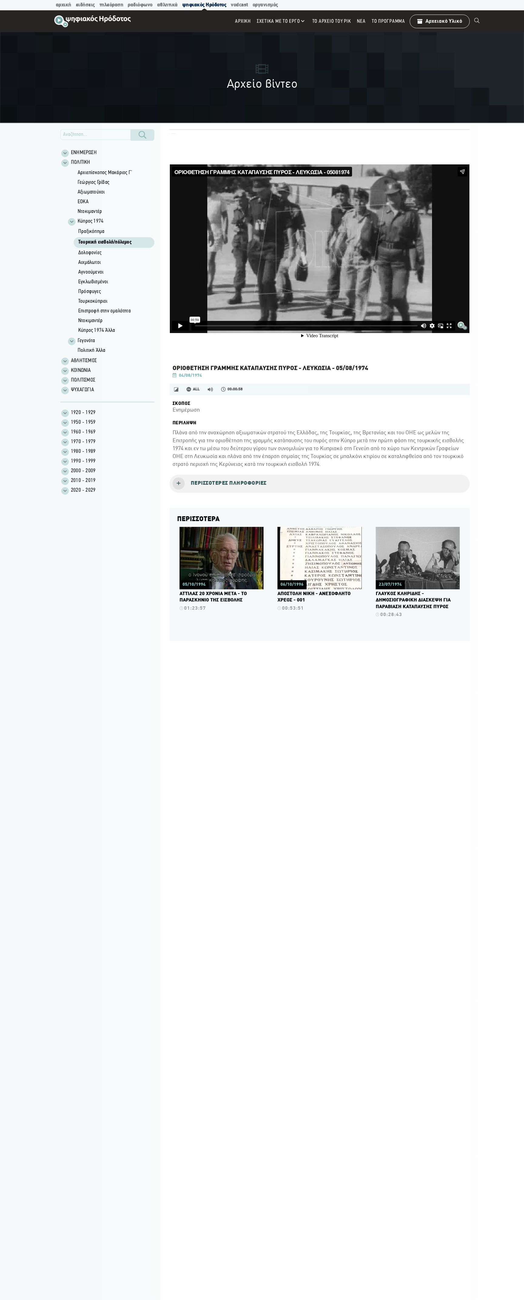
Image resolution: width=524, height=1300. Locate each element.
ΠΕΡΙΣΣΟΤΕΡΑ (198, 519)
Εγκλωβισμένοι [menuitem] (93, 282)
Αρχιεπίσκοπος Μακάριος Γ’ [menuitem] (105, 173)
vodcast (239, 5)
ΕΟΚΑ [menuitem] (83, 202)
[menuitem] (477, 21)
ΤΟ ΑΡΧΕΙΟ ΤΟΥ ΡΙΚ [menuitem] (331, 21)
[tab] (320, 484)
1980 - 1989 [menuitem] (83, 451)
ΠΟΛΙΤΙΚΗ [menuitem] (80, 162)
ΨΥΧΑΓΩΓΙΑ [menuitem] (82, 390)
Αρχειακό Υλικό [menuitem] (443, 21)
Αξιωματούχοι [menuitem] (91, 192)
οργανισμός (265, 5)
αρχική (63, 5)
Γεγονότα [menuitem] (86, 341)
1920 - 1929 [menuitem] (83, 413)
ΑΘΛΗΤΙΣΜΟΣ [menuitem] (84, 361)
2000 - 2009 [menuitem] (83, 471)
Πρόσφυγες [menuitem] (89, 292)
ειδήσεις (85, 5)
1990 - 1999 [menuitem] (83, 461)
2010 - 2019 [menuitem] (83, 480)
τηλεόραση (111, 5)
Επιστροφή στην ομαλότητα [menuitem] (104, 311)
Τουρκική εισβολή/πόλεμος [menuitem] (105, 242)
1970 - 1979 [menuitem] (83, 442)
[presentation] (320, 484)
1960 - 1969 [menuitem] (83, 432)
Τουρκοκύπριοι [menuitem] (93, 301)
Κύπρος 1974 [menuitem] (90, 221)
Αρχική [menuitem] (243, 21)
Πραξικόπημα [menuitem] (91, 231)
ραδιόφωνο (140, 5)
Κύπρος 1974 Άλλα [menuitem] (96, 330)
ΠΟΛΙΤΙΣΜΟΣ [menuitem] (83, 380)
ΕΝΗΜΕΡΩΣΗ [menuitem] (84, 153)
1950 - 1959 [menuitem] (83, 422)
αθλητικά (167, 5)
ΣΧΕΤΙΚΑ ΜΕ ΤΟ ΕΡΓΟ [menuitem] (278, 21)
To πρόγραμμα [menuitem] (388, 21)
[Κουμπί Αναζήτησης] (142, 135)
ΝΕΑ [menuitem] (361, 21)
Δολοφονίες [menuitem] (89, 253)
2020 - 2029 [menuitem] (83, 490)
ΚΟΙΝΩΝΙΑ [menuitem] (81, 370)
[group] (110, 262)
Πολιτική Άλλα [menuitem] (92, 350)
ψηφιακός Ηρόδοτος (204, 5)
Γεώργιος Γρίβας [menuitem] (93, 182)
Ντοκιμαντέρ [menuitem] (90, 211)
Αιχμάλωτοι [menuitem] (89, 262)
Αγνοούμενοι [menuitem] (90, 272)
